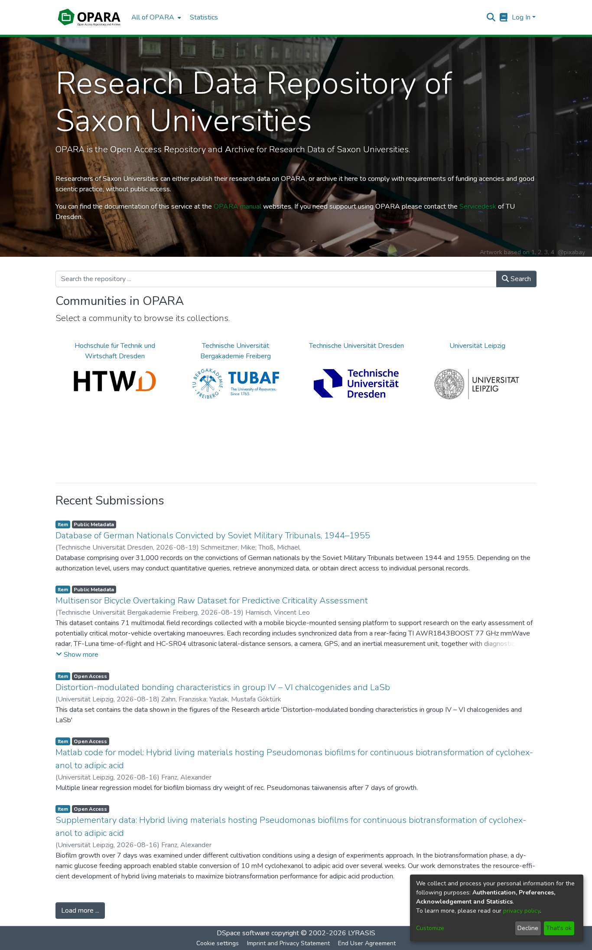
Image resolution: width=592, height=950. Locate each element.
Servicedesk (477, 206)
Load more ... (80, 910)
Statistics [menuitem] (204, 17)
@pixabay (571, 252)
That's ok (559, 928)
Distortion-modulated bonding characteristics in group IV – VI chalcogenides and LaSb (222, 687)
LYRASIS (361, 933)
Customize (430, 928)
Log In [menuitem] (521, 17)
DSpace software (243, 933)
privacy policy (521, 911)
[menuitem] (155, 17)
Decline (527, 928)
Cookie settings (217, 943)
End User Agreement (367, 943)
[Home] (89, 17)
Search (520, 279)
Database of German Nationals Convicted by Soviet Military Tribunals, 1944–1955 (212, 535)
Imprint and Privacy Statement (288, 943)
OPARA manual (237, 206)
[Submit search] (491, 17)
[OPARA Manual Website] (503, 17)
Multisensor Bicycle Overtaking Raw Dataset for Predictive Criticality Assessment (211, 600)
